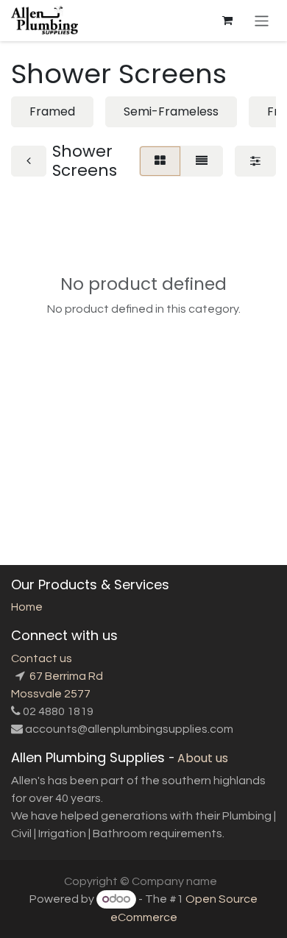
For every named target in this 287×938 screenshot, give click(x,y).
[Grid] (160, 161)
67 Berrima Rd (65, 676)
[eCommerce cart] (227, 21)
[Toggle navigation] (261, 20)
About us (202, 758)
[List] (201, 161)
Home (27, 607)
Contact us (41, 658)
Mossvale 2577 (51, 694)
